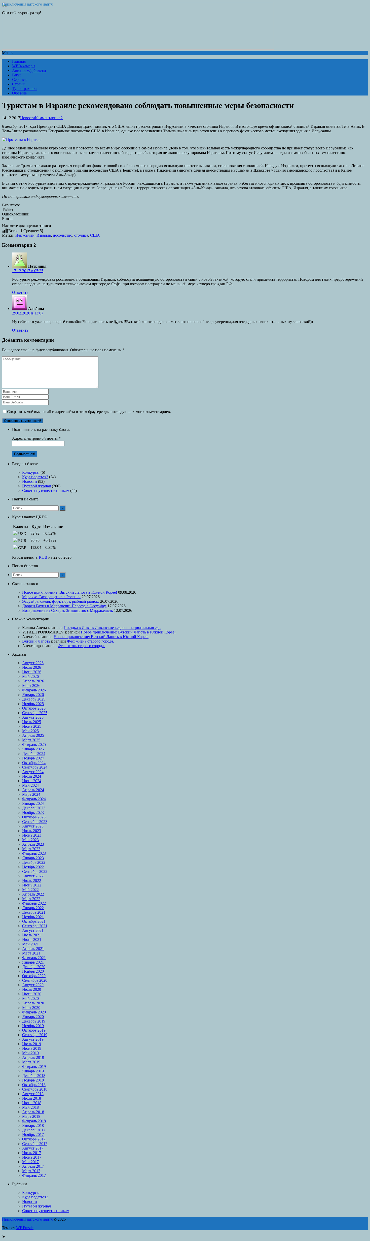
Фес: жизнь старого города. (90, 641)
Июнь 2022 (31, 885)
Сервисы (19, 79)
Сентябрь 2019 (34, 1035)
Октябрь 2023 (34, 817)
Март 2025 (31, 740)
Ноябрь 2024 (33, 758)
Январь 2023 (33, 858)
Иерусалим (24, 235)
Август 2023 (33, 826)
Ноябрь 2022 (33, 867)
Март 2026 (31, 685)
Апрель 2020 (33, 1003)
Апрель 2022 (33, 894)
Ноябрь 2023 (33, 812)
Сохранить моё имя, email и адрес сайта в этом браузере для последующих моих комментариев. (89, 411)
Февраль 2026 (34, 690)
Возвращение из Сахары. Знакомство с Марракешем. (67, 610)
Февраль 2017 (34, 1175)
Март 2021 (31, 953)
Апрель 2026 (33, 681)
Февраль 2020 (34, 1012)
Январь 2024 (33, 803)
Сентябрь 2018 (34, 1089)
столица (81, 235)
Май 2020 (30, 998)
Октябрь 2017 (34, 1139)
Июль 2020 (31, 989)
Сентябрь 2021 (34, 926)
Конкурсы (31, 472)
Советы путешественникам (45, 490)
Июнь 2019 (31, 1048)
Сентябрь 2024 (34, 767)
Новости (27, 118)
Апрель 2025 (33, 735)
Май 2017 (30, 1162)
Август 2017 (33, 1148)
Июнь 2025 (31, 726)
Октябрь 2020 (34, 976)
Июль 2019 (31, 1044)
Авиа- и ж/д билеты (29, 70)
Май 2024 (30, 785)
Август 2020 (33, 985)
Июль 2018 (31, 1098)
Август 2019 (33, 1039)
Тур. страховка (24, 88)
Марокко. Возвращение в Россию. (51, 597)
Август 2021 (33, 930)
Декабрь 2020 (33, 967)
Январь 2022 (33, 908)
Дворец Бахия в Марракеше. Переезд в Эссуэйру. (64, 606)
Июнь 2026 (31, 672)
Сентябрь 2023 (34, 821)
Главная (19, 61)
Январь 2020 (33, 1016)
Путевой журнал (36, 486)
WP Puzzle (24, 1228)
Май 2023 (30, 840)
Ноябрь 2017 (33, 1134)
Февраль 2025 (34, 744)
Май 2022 (30, 889)
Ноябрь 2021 (33, 917)
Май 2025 (30, 731)
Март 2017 (31, 1171)
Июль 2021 (31, 935)
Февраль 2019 (34, 1066)
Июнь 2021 (31, 939)
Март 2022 (31, 899)
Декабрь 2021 (33, 912)
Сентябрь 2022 (34, 871)
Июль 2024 (31, 776)
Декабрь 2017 (33, 1130)
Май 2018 (30, 1107)
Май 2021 (30, 944)
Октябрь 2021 (34, 921)
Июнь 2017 (31, 1157)
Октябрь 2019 (34, 1030)
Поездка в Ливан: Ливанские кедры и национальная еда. (112, 627)
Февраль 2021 (34, 958)
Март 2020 (31, 1007)
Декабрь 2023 (33, 808)
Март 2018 (31, 1116)
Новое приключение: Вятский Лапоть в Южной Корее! (69, 592)
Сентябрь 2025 (34, 713)
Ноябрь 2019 (33, 1026)
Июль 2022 (31, 880)
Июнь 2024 (31, 781)
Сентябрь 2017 (34, 1143)
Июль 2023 (31, 831)
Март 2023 (31, 849)
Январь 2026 (33, 694)
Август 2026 (33, 663)
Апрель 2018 (33, 1112)
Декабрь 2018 (33, 1075)
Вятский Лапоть (36, 641)
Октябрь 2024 (34, 762)
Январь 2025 (33, 749)
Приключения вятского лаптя (27, 4)
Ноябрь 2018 (33, 1080)
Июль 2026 (31, 667)
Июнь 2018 (31, 1103)
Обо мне (19, 93)
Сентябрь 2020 (34, 980)
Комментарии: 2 (49, 118)
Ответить (20, 292)
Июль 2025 (31, 722)
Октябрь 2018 (34, 1085)
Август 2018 (33, 1094)
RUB (43, 557)
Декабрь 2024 (33, 753)
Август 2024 (33, 772)
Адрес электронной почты (36, 438)
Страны (18, 84)
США (95, 235)
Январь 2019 (33, 1071)
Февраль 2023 (34, 853)
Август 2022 (33, 876)
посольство (62, 235)
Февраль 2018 (34, 1121)
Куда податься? (35, 477)
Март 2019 (31, 1062)
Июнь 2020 (31, 994)
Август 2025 (33, 717)
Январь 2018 (33, 1125)
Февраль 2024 (34, 799)
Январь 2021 (33, 962)
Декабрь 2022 (33, 862)
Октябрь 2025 (34, 708)
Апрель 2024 (33, 790)
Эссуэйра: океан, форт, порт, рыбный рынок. (60, 601)
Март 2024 (31, 794)
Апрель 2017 (33, 1166)
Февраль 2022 (34, 903)
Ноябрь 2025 (33, 704)
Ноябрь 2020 (33, 971)
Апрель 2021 (33, 948)
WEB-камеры (23, 66)
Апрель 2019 (33, 1057)
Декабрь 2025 (33, 699)
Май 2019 (30, 1053)
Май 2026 (30, 676)
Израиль (43, 235)
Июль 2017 (31, 1153)
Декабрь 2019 (33, 1021)
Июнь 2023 (31, 835)
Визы (16, 75)
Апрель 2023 (33, 844)
